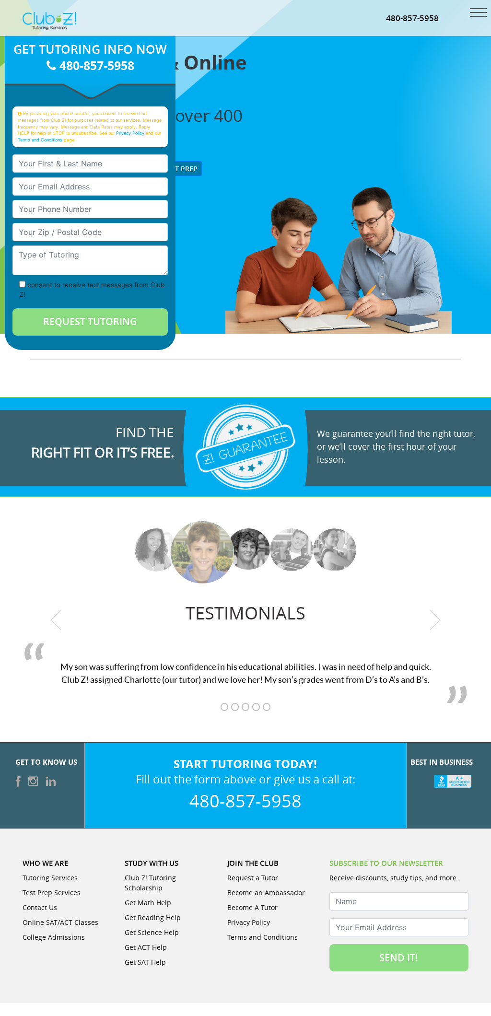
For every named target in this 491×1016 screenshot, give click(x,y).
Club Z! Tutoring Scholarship (150, 882)
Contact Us (40, 907)
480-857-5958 (412, 17)
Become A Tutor (252, 907)
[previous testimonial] (56, 619)
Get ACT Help (146, 947)
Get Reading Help (153, 917)
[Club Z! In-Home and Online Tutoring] (49, 20)
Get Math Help (148, 902)
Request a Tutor (252, 877)
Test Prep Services (52, 892)
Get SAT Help (145, 962)
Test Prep (180, 168)
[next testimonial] (435, 619)
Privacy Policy (130, 133)
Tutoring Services (50, 877)
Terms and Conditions (40, 139)
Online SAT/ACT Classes (60, 922)
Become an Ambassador (266, 892)
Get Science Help (152, 932)
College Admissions (54, 937)
